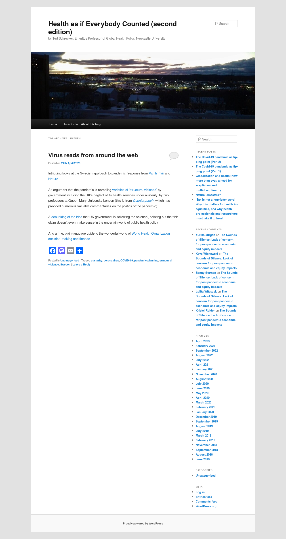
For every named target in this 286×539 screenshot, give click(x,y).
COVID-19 (126, 260)
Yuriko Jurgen (205, 235)
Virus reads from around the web (93, 155)
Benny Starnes (206, 272)
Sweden (65, 264)
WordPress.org (206, 506)
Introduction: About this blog (82, 124)
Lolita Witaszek (206, 291)
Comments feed (206, 501)
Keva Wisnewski (207, 253)
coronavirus (111, 260)
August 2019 (204, 426)
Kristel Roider (205, 310)
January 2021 (205, 369)
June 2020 (203, 388)
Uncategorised (69, 260)
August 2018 (204, 454)
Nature (53, 178)
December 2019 (206, 416)
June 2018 (203, 459)
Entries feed (204, 496)
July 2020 (202, 383)
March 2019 (203, 435)
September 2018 (207, 450)
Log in (200, 492)
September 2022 (207, 350)
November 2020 (206, 374)
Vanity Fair (156, 173)
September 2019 (207, 421)
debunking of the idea (66, 216)
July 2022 (202, 360)
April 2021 (203, 364)
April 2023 (203, 341)
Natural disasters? (208, 195)
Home (53, 124)
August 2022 (204, 355)
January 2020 (205, 412)
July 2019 (202, 431)
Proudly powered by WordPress (143, 523)
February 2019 (205, 440)
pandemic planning (146, 260)
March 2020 (203, 402)
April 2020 (203, 397)
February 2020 (205, 407)
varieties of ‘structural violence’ (134, 189)
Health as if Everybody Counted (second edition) (112, 27)
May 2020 (202, 393)
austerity (96, 260)
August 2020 (204, 379)
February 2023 (205, 346)
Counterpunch (143, 200)
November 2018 (206, 445)
